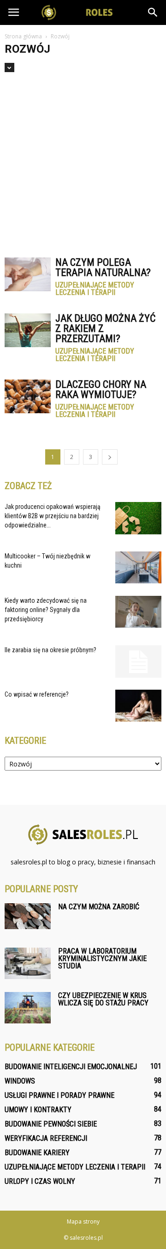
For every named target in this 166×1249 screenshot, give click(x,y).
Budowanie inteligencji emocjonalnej (71, 1066)
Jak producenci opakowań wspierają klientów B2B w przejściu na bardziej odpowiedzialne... (53, 516)
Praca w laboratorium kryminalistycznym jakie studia (102, 958)
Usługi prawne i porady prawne (59, 1095)
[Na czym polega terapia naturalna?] (28, 274)
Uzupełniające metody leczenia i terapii (94, 289)
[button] (153, 12)
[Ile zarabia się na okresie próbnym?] (138, 661)
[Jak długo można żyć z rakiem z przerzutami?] (28, 330)
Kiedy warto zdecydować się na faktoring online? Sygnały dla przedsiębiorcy (46, 610)
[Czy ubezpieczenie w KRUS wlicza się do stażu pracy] (28, 1008)
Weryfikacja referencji (46, 1138)
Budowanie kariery (37, 1152)
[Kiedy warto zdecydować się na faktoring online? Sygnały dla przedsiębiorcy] (138, 612)
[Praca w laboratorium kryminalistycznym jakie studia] (28, 964)
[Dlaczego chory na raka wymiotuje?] (28, 396)
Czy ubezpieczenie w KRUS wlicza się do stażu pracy (103, 999)
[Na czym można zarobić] (28, 916)
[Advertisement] (83, 160)
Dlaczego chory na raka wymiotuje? (100, 389)
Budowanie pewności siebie (51, 1124)
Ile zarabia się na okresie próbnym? (50, 650)
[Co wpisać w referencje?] (138, 706)
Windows (20, 1081)
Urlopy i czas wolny (40, 1181)
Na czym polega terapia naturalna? (103, 267)
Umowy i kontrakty (38, 1109)
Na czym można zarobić (98, 906)
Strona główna (23, 36)
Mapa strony (83, 1221)
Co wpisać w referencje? (37, 694)
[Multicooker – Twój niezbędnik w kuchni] (138, 567)
